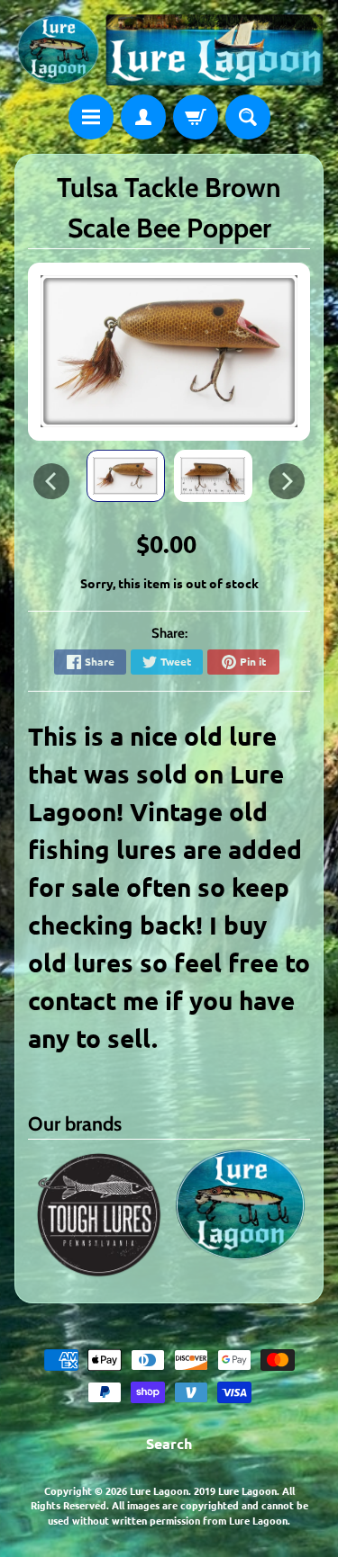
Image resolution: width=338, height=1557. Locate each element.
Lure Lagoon (159, 1490)
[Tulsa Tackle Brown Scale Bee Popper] (126, 476)
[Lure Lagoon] (169, 49)
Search (169, 1443)
